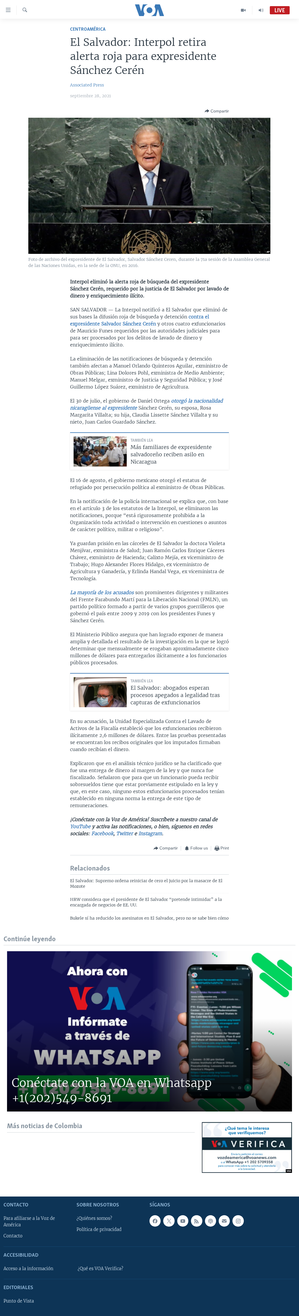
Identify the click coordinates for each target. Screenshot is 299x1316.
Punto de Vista (19, 1301)
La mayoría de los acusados (102, 592)
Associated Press (87, 85)
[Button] (217, 111)
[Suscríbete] (224, 1220)
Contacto (13, 1236)
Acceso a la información (28, 1268)
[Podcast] (210, 1220)
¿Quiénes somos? (94, 1218)
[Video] (243, 10)
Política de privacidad (99, 1229)
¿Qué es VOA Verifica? (100, 1268)
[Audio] (261, 10)
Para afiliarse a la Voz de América (29, 1221)
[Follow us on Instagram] (238, 1220)
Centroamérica (87, 29)
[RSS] (196, 1220)
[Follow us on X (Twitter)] (168, 1220)
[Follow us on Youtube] (182, 1220)
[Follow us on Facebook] (155, 1220)
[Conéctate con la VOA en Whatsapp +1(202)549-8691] (149, 1031)
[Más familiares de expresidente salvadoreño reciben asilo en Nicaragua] (100, 451)
